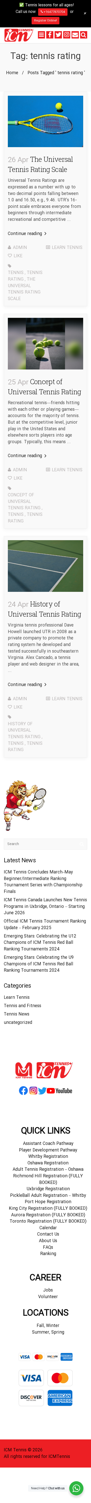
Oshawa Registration (48, 1163)
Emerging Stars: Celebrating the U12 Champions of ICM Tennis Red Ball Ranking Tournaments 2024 (40, 943)
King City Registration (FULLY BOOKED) (48, 1208)
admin (20, 247)
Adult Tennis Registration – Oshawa (48, 1169)
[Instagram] (66, 34)
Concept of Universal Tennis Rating (24, 502)
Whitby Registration (48, 1156)
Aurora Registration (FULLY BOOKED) (48, 1215)
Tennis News (16, 1014)
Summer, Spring (48, 1332)
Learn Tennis (67, 247)
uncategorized (18, 1022)
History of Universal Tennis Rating (24, 730)
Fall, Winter (48, 1325)
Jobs (48, 1290)
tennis (16, 272)
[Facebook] (49, 34)
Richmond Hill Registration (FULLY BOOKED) (48, 1179)
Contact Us (48, 1234)
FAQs (48, 1247)
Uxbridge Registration (48, 1189)
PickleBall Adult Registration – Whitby (48, 1195)
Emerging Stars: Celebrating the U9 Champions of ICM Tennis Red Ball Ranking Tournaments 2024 (39, 964)
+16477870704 (54, 11)
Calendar (48, 1228)
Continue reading (25, 234)
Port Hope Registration (48, 1202)
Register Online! (45, 20)
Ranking (48, 1254)
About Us (48, 1241)
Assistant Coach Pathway (48, 1143)
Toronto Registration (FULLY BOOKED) (48, 1221)
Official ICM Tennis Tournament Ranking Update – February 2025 (45, 924)
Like (17, 256)
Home (12, 73)
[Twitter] (58, 34)
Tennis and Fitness (22, 1006)
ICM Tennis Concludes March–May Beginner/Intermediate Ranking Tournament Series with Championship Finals (43, 882)
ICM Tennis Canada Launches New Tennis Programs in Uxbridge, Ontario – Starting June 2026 (45, 906)
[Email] (75, 34)
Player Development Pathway (48, 1150)
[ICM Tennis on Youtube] (59, 1094)
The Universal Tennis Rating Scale (24, 289)
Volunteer (48, 1297)
